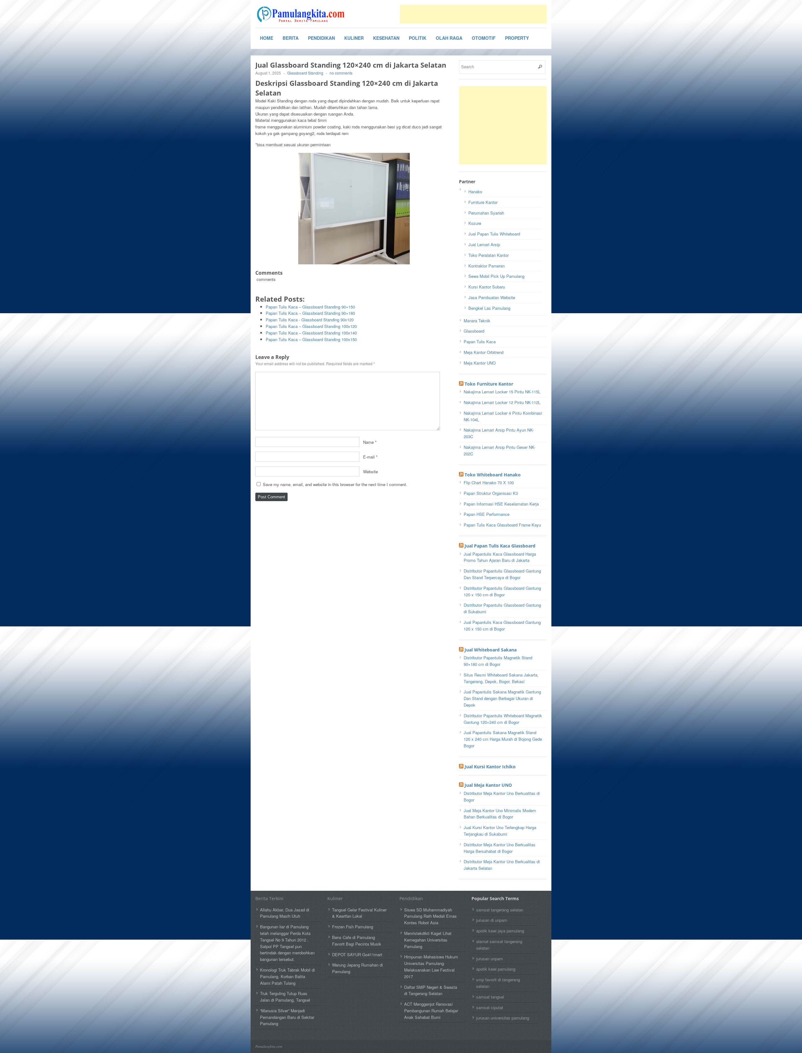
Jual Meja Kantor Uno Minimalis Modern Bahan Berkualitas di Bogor (500, 813)
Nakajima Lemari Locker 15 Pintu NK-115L (502, 392)
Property (517, 38)
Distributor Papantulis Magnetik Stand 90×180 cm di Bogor (498, 661)
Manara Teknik (477, 321)
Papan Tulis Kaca (480, 342)
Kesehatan (386, 38)
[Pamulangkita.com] (302, 14)
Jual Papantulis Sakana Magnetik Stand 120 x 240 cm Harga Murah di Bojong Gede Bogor (503, 739)
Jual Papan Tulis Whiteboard (494, 234)
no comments (341, 72)
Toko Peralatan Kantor (488, 255)
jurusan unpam (489, 959)
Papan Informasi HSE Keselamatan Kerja (501, 504)
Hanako (475, 192)
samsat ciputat (489, 1007)
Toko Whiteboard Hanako (493, 475)
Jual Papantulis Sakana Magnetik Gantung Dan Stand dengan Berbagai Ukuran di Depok (502, 698)
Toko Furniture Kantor (489, 384)
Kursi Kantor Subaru (486, 287)
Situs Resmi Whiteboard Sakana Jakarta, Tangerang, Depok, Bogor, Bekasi (501, 678)
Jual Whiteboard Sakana (491, 650)
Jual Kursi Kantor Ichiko (490, 767)
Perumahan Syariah (486, 213)
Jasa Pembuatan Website (491, 297)
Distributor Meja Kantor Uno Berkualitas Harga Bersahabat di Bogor (499, 848)
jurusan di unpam (491, 920)
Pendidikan (321, 38)
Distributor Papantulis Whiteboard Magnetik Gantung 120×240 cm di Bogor (503, 719)
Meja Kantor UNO (480, 363)
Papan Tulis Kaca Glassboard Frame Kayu (502, 525)
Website (370, 471)
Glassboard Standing (305, 72)
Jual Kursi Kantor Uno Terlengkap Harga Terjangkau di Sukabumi (500, 830)
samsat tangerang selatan (499, 910)
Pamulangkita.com (268, 1046)
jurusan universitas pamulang (502, 1018)
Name (368, 442)
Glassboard (474, 331)
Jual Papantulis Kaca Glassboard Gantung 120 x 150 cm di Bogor (502, 625)
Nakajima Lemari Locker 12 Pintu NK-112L (502, 402)
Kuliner (354, 38)
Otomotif (484, 38)
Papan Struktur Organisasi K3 (491, 493)
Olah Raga (449, 38)
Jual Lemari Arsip (484, 244)
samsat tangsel (490, 997)
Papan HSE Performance (486, 514)
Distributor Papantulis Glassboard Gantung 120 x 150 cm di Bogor (502, 591)
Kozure (474, 223)
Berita (291, 38)
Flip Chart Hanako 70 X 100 (489, 482)
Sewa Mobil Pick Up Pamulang (496, 276)
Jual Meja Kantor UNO (488, 785)
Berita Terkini (269, 898)
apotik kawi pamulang (495, 969)
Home (266, 38)
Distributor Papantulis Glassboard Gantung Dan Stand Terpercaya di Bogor (502, 574)
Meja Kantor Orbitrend (483, 352)
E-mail (369, 456)
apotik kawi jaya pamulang (500, 931)
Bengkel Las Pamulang (489, 308)
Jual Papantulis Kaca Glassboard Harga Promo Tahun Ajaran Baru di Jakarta (500, 557)
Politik (417, 38)
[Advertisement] (473, 14)
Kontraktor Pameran (486, 266)
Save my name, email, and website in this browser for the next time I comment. (335, 484)
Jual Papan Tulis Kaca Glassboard (500, 546)
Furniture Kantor (482, 202)
